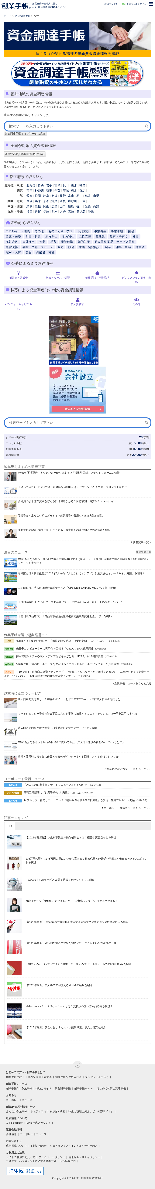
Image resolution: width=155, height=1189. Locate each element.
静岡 (38, 195)
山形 (74, 185)
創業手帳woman (83, 1088)
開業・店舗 (123, 247)
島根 (38, 206)
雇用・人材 (13, 252)
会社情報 (11, 1134)
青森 (41, 185)
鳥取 (29, 206)
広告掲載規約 (68, 1160)
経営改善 (12, 247)
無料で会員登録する (40, 1076)
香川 (79, 206)
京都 (46, 201)
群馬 (82, 190)
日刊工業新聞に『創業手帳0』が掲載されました (52, 792)
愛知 (29, 195)
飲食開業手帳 (63, 1088)
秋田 (66, 185)
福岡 (29, 211)
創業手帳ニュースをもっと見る (132, 683)
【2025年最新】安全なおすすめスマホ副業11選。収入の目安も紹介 (66, 1027)
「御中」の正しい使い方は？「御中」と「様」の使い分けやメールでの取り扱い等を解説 (78, 964)
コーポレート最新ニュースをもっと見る (127, 807)
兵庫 (38, 201)
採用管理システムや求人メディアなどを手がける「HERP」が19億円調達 (59, 656)
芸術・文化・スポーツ (37, 247)
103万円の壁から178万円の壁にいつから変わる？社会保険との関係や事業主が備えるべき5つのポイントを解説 (86, 860)
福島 (82, 185)
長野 (63, 195)
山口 (63, 206)
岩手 (49, 185)
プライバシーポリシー (52, 1157)
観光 (60, 247)
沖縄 (91, 211)
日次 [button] (9, 826)
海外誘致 (12, 241)
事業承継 (117, 231)
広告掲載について (16, 1145)
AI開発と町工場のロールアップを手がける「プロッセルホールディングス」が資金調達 (67, 664)
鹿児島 (80, 211)
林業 (136, 236)
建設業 (100, 236)
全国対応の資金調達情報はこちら (25, 154)
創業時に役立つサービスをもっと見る (128, 768)
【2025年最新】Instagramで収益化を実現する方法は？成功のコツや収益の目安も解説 (77, 921)
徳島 (71, 206)
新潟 (54, 195)
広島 (54, 206)
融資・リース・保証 (58, 277)
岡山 (46, 206)
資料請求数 (12, 454)
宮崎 (71, 211)
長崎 (46, 211)
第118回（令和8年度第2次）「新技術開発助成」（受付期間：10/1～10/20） (61, 640)
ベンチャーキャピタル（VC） (18, 306)
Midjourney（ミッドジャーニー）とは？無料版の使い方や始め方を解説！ (69, 1006)
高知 (96, 206)
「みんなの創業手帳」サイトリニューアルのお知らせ (55, 784)
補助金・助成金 (18, 277)
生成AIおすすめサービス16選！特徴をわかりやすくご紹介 (60, 879)
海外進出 (28, 241)
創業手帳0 (12, 1088)
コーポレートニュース (19, 1099)
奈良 (63, 201)
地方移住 (68, 236)
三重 (82, 201)
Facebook (17, 1122)
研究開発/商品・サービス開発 (115, 241)
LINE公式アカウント (38, 1122)
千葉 (57, 190)
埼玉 (49, 190)
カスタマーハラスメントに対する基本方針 (31, 1160)
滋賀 (54, 201)
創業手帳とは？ (15, 1076)
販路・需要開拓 (89, 247)
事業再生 (100, 231)
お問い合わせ (38, 1145)
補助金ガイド (43, 1088)
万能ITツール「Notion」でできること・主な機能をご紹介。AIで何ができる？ (72, 900)
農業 (108, 247)
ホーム (8, 16)
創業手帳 (27, 1088)
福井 (88, 195)
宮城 (57, 185)
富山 (71, 195)
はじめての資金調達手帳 (111, 1088)
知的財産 (84, 241)
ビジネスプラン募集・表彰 (136, 279)
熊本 (54, 211)
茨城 (66, 190)
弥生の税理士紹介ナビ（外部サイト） (90, 1111)
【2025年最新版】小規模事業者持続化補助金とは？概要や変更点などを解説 (71, 837)
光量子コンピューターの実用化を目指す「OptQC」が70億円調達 (55, 648)
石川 (79, 195)
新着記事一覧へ (142, 542)
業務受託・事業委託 (97, 277)
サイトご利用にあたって (20, 1157)
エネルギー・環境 (18, 231)
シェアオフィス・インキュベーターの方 (74, 1145)
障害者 (140, 247)
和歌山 (72, 201)
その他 (39, 231)
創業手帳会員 (14, 449)
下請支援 (83, 231)
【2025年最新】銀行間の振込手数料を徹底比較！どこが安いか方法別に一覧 (71, 942)
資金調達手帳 (23, 16)
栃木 (74, 190)
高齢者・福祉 (45, 252)
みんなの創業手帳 (16, 1111)
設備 (71, 247)
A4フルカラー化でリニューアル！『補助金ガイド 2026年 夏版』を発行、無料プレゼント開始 (79, 800)
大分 (63, 211)
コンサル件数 (14, 443)
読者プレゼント (112, 4)
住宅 (131, 231)
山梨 (96, 195)
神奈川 (39, 190)
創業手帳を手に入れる (68, 1076)
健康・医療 (13, 236)
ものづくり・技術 (60, 231)
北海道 (31, 185)
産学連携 (67, 241)
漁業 (42, 241)
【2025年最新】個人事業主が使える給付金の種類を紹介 (59, 985)
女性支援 (85, 236)
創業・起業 (33, 236)
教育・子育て (119, 236)
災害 (53, 241)
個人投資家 (77, 304)
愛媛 (88, 206)
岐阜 (46, 195)
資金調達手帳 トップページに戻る (25, 133)
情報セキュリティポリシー (84, 1157)
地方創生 (51, 236)
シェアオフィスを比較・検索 (48, 1111)
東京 (29, 190)
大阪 (29, 201)
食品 (29, 252)
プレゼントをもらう (97, 1076)
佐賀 (38, 211)
